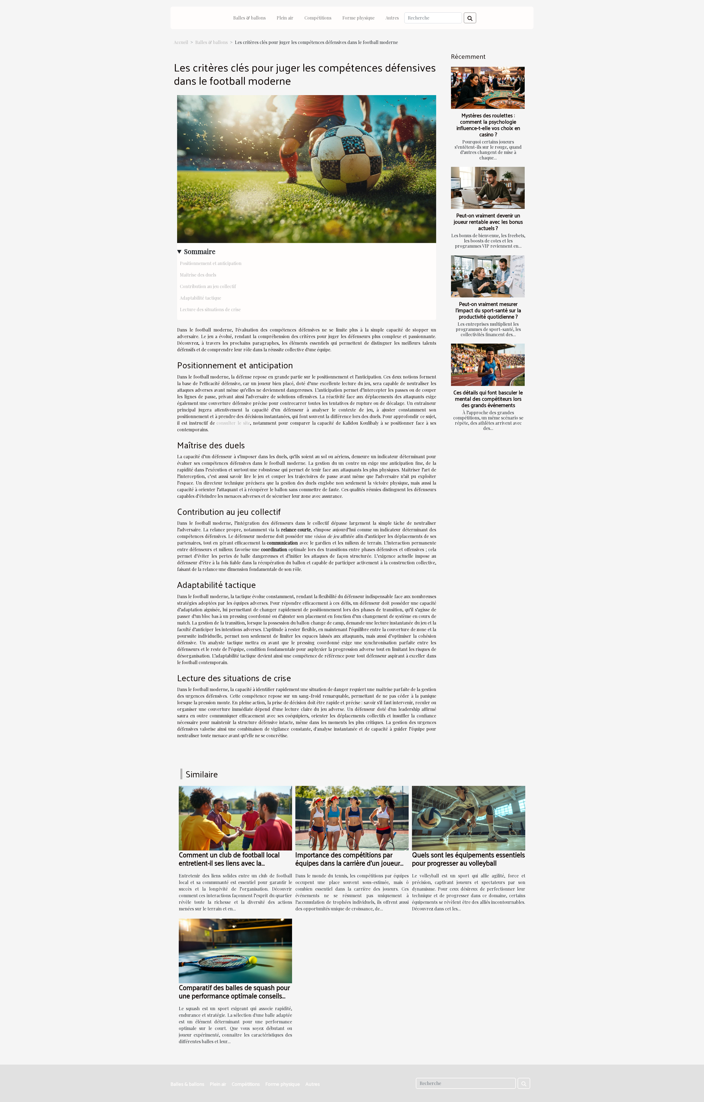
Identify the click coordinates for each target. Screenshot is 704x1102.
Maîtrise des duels (198, 275)
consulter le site (233, 423)
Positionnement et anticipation (210, 263)
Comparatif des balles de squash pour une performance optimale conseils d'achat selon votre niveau (234, 995)
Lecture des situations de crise (210, 309)
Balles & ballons (249, 18)
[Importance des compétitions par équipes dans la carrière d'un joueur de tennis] (352, 817)
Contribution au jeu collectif (208, 286)
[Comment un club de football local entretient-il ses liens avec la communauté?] (235, 817)
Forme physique (358, 18)
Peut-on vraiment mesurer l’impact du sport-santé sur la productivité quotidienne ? (488, 310)
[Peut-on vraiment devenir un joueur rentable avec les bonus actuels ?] (488, 188)
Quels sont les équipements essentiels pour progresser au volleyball (468, 858)
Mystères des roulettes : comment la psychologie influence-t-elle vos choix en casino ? (488, 125)
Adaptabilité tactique (200, 298)
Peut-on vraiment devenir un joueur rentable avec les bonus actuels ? (488, 222)
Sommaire (199, 251)
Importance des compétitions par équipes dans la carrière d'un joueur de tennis (347, 862)
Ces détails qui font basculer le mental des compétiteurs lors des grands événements (488, 399)
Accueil (181, 42)
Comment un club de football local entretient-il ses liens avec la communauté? (229, 862)
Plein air (285, 18)
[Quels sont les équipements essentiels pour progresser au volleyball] (468, 817)
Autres (392, 18)
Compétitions (317, 18)
